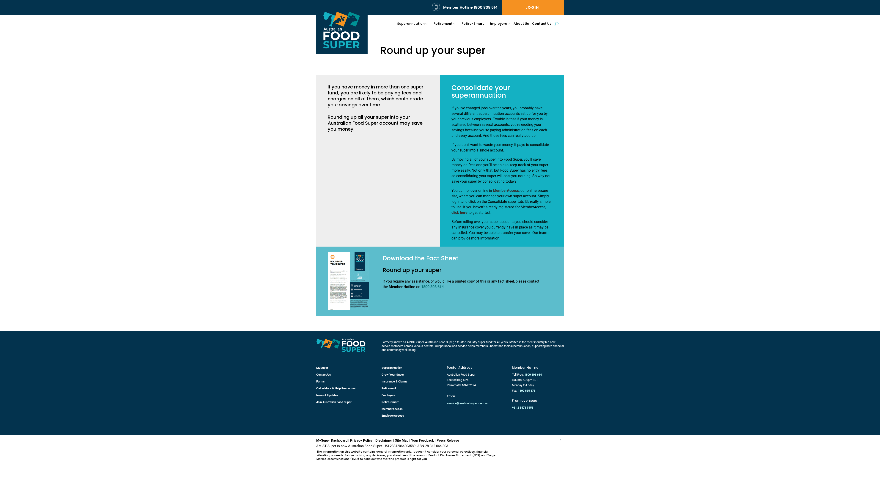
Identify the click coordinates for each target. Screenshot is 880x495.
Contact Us (541, 23)
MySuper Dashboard (331, 440)
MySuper (322, 367)
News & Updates (327, 395)
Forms (320, 381)
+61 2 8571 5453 (522, 407)
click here (459, 212)
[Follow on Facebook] (560, 441)
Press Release (448, 440)
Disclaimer (383, 440)
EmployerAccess (393, 415)
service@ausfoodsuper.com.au (467, 403)
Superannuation (411, 23)
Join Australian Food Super (334, 402)
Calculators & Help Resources (336, 388)
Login (532, 8)
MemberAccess (506, 190)
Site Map (401, 440)
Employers (498, 23)
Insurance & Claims (394, 381)
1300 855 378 (526, 390)
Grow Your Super (393, 374)
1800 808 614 (432, 287)
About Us (521, 23)
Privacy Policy (361, 440)
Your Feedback (422, 440)
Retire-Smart (473, 23)
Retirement (443, 23)
